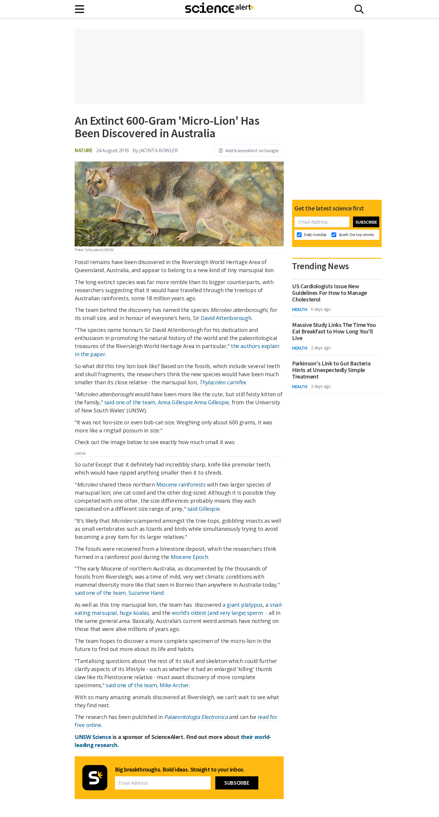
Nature (84, 150)
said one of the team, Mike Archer (147, 685)
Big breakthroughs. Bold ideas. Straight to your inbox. (180, 769)
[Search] (359, 9)
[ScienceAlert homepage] (219, 9)
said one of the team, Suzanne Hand (119, 592)
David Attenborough (226, 317)
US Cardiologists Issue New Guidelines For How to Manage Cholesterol (329, 293)
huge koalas (134, 612)
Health (299, 309)
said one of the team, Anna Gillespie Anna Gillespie (166, 402)
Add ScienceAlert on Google (252, 150)
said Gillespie (203, 508)
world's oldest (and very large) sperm (217, 612)
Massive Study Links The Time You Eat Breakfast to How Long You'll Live (334, 331)
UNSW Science (93, 736)
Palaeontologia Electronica (196, 716)
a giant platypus (242, 604)
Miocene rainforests (180, 484)
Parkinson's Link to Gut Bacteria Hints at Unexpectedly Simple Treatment (331, 370)
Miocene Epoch (189, 556)
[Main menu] (80, 9)
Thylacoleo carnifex (222, 382)
